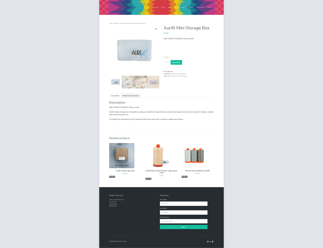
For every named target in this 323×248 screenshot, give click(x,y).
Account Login (180, 7)
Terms (209, 7)
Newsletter (200, 7)
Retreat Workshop (125, 23)
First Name (163, 200)
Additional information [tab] (130, 96)
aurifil (168, 76)
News (163, 7)
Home (157, 7)
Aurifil (172, 74)
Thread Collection (181, 76)
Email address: (164, 217)
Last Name (163, 208)
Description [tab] (115, 96)
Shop (169, 7)
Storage (173, 76)
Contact (191, 7)
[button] (156, 28)
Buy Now (176, 62)
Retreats (116, 23)
